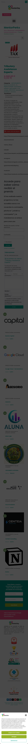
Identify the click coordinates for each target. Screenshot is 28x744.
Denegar (14, 736)
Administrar (14, 740)
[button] (26, 715)
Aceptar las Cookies (14, 732)
